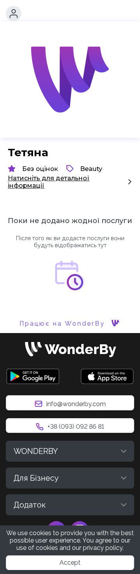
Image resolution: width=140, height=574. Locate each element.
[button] (13, 13)
